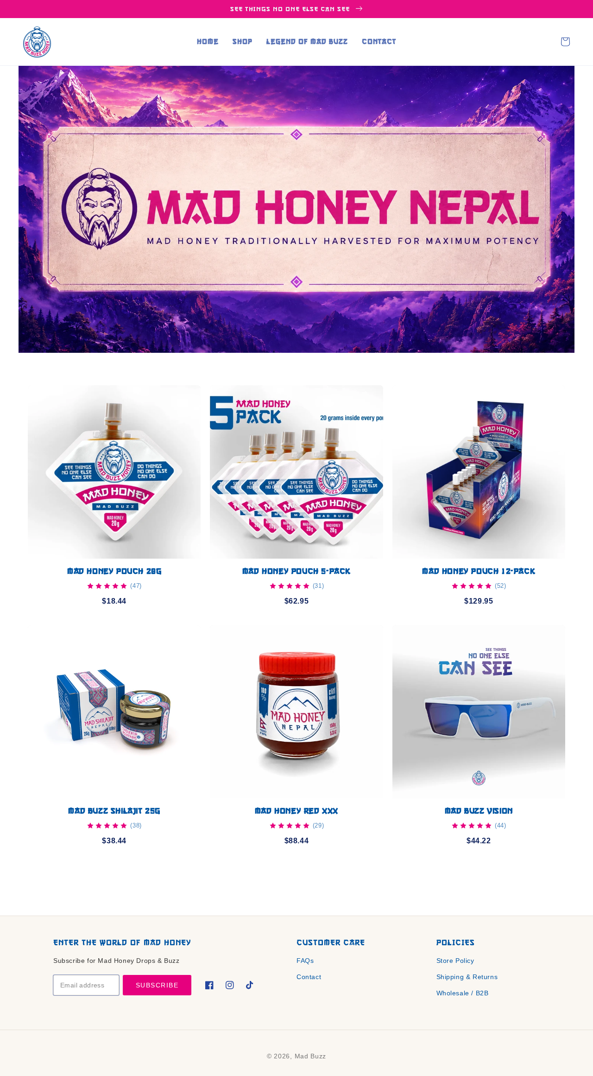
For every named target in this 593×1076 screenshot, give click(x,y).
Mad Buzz (311, 1056)
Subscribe (157, 985)
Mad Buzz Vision (479, 810)
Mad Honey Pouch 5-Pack (296, 571)
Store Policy (455, 960)
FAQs (305, 960)
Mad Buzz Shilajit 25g (114, 810)
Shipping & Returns (467, 976)
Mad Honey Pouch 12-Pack (478, 571)
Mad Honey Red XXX (296, 810)
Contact (308, 976)
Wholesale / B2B (462, 993)
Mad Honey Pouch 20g (114, 571)
